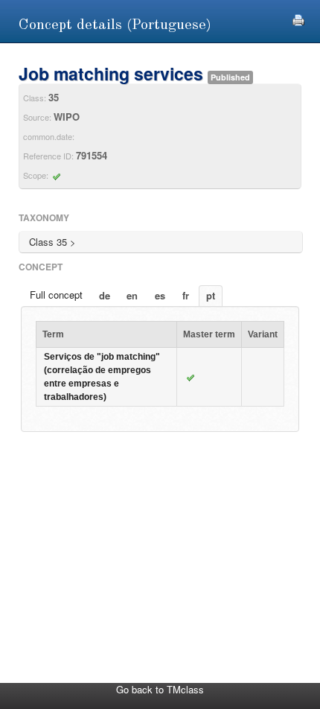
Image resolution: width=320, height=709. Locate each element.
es (160, 295)
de (104, 295)
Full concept (56, 294)
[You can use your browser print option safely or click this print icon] (298, 18)
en (132, 295)
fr (185, 295)
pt (210, 295)
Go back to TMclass (160, 689)
